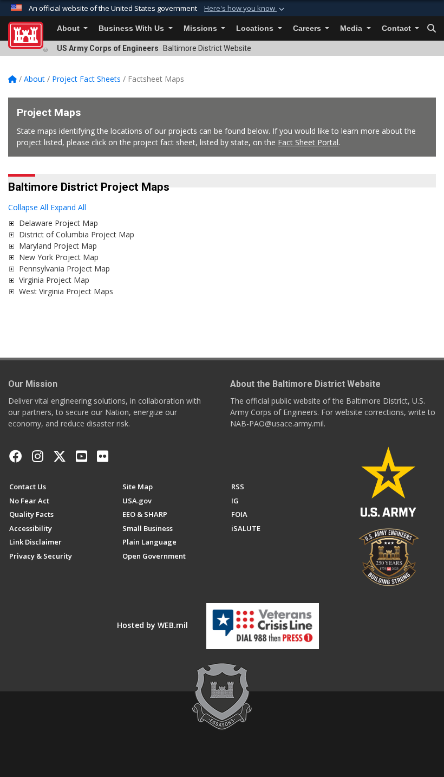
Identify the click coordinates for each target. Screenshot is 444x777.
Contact (397, 28)
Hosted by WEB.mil (152, 625)
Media (352, 28)
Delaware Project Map (58, 223)
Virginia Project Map (54, 280)
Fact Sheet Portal (308, 142)
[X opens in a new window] (59, 456)
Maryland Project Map (58, 246)
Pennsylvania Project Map (64, 268)
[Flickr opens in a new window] (102, 456)
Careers (308, 28)
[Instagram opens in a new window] (37, 456)
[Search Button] (431, 28)
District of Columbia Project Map (76, 234)
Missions (201, 28)
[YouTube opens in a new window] (81, 456)
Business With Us (132, 28)
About (69, 28)
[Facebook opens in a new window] (15, 456)
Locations (256, 28)
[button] (245, 8)
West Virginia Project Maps (66, 291)
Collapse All (28, 207)
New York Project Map (59, 257)
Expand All (68, 207)
